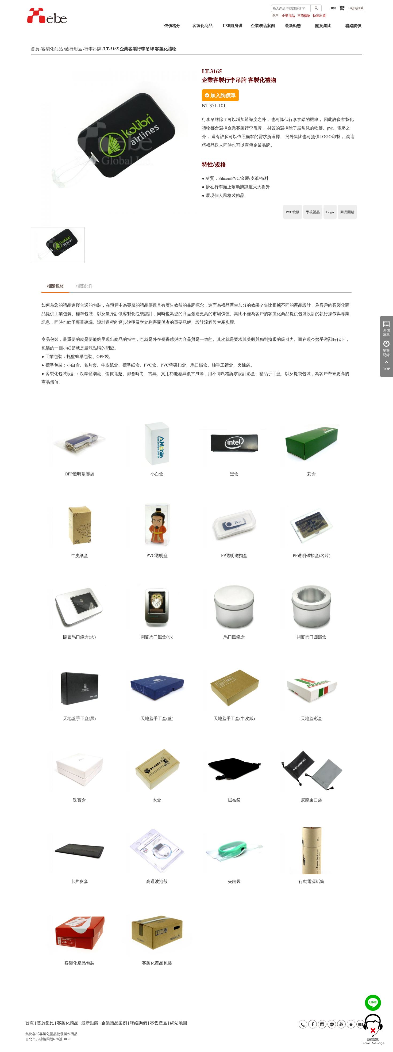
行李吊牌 (92, 48)
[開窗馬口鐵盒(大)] (80, 584)
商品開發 (347, 211)
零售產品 (158, 1023)
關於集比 (323, 27)
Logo (330, 211)
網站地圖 (178, 1023)
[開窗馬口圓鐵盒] (311, 584)
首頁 (35, 48)
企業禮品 (288, 15)
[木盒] (157, 747)
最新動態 (293, 27)
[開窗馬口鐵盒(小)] (157, 584)
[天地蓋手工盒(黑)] (80, 666)
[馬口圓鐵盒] (234, 584)
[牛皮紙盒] (80, 503)
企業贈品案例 (263, 27)
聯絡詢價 (353, 27)
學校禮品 (313, 211)
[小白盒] (157, 421)
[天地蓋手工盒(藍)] (157, 666)
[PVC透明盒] (157, 503)
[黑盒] (234, 421)
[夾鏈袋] (234, 829)
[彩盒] (311, 421)
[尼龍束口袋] (311, 747)
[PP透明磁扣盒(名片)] (311, 503)
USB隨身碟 (232, 27)
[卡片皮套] (80, 829)
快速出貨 (319, 15)
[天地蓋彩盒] (311, 666)
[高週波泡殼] (157, 829)
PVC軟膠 (292, 211)
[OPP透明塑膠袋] (80, 421)
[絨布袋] (234, 747)
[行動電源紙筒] (311, 829)
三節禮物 (303, 15)
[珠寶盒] (80, 747)
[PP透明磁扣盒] (234, 503)
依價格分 (172, 27)
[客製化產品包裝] (80, 910)
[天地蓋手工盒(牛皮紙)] (234, 666)
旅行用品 (73, 48)
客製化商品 (202, 27)
